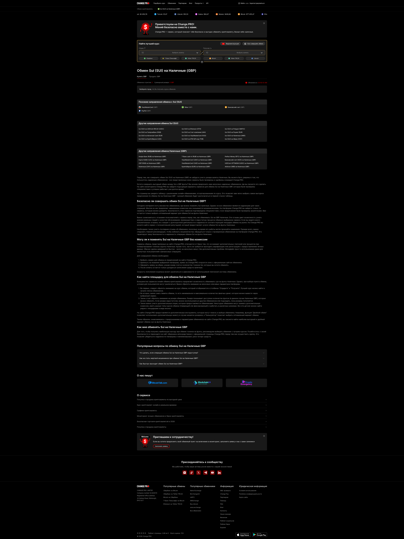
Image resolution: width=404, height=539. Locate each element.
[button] (199, 3)
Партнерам (182, 3)
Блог (190, 3)
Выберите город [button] (145, 89)
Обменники (172, 3)
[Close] (264, 23)
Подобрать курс (159, 3)
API (207, 3)
